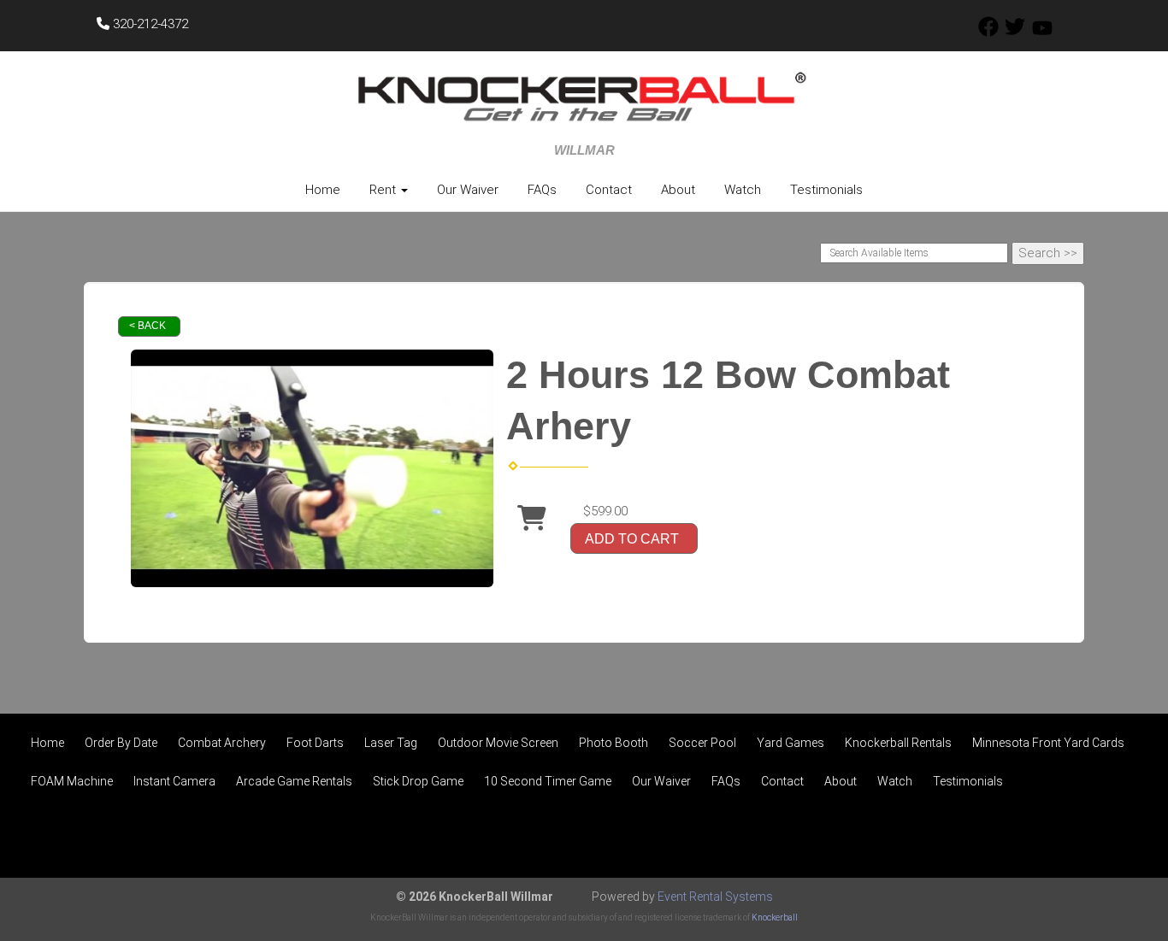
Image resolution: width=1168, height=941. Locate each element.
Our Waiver (467, 189)
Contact (609, 189)
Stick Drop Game (418, 781)
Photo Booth (613, 743)
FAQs (542, 189)
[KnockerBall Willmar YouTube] (1042, 32)
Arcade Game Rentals (294, 781)
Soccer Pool (702, 743)
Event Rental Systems (715, 896)
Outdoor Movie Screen (498, 743)
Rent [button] (384, 189)
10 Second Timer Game (547, 781)
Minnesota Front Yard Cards (1048, 743)
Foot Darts (315, 743)
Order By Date (121, 743)
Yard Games (790, 743)
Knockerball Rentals (898, 743)
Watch (742, 189)
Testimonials (826, 189)
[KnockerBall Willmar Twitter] (1015, 32)
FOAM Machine (72, 781)
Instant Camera (174, 781)
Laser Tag (390, 743)
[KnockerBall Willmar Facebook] (988, 32)
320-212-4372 (148, 24)
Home (322, 189)
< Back (147, 326)
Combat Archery (222, 743)
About (678, 189)
